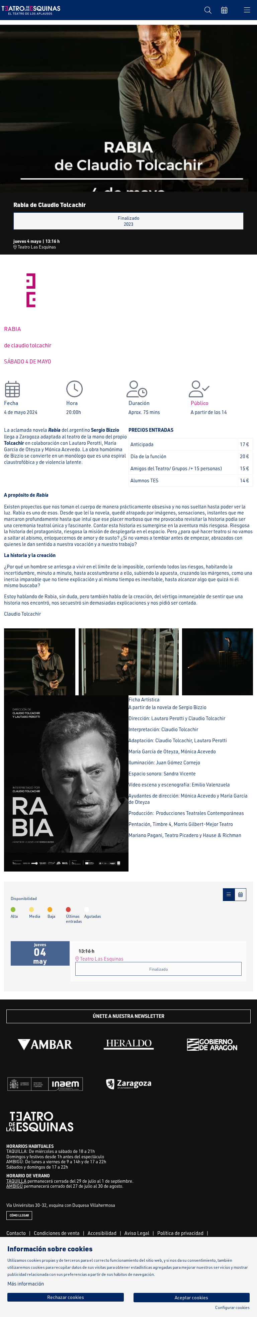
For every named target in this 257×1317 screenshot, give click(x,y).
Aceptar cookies (191, 1297)
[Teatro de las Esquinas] (29, 9)
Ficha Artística (144, 699)
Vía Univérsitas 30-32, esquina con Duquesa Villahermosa (60, 1205)
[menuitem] (16, 1233)
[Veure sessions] (229, 894)
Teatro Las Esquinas (36, 247)
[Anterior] (13, 661)
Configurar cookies (232, 1308)
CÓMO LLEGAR (19, 1215)
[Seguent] (244, 661)
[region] (128, 108)
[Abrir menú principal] (247, 10)
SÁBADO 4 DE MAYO (27, 361)
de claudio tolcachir (27, 345)
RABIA (12, 328)
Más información (25, 1283)
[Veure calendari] (240, 894)
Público (199, 403)
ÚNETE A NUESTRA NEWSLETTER (128, 1016)
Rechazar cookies (65, 1297)
